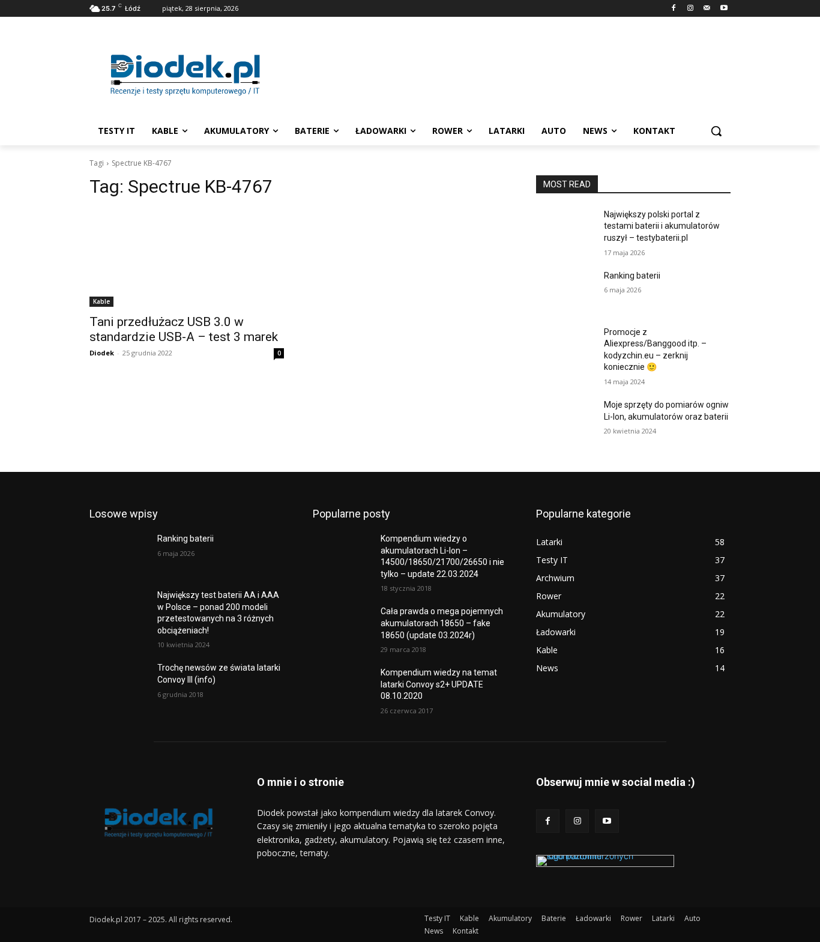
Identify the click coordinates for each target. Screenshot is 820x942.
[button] (716, 130)
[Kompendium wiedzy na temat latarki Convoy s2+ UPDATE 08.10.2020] (342, 687)
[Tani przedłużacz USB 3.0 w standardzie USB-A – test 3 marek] (186, 258)
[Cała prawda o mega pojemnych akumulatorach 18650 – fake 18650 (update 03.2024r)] (342, 626)
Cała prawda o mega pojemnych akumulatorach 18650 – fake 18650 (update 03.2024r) (442, 622)
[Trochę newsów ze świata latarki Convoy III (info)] (118, 682)
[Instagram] (691, 9)
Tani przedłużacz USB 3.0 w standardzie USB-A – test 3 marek (183, 329)
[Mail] (707, 9)
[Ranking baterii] (565, 290)
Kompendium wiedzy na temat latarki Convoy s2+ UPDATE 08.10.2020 (439, 684)
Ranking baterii (632, 275)
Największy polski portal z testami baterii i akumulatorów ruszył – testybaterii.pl (662, 226)
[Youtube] (724, 9)
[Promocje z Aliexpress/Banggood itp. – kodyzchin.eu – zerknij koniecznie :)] (565, 347)
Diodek (101, 352)
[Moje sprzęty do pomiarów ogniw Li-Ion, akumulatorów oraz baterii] (565, 419)
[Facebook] (674, 9)
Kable (101, 301)
